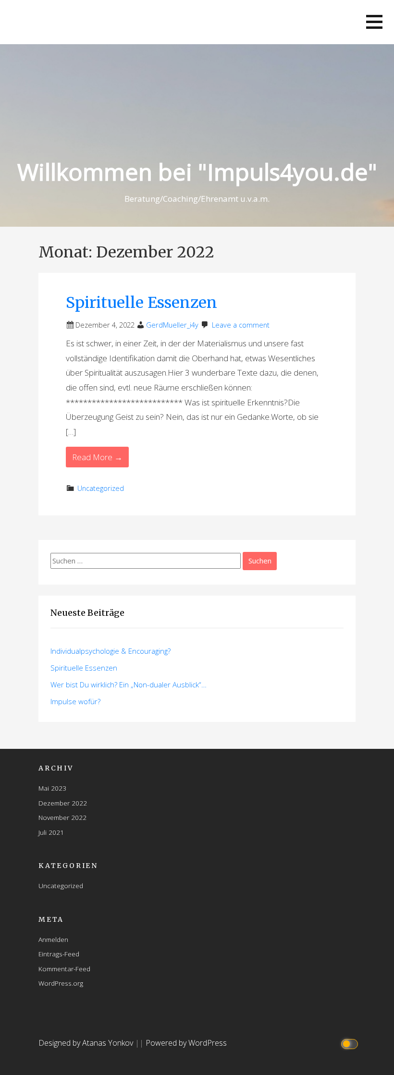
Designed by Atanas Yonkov (86, 1043)
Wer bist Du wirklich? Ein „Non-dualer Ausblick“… (128, 684)
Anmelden (53, 939)
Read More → (97, 457)
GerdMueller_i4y (172, 325)
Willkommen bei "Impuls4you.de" (197, 171)
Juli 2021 (51, 832)
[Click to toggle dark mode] (351, 1043)
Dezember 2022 (62, 802)
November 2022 (62, 817)
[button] (374, 22)
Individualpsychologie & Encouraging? (110, 651)
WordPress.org (60, 983)
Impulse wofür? (75, 701)
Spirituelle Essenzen (141, 302)
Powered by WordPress (186, 1043)
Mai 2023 (52, 788)
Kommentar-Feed (64, 968)
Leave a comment (241, 325)
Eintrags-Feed (58, 953)
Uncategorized (100, 488)
